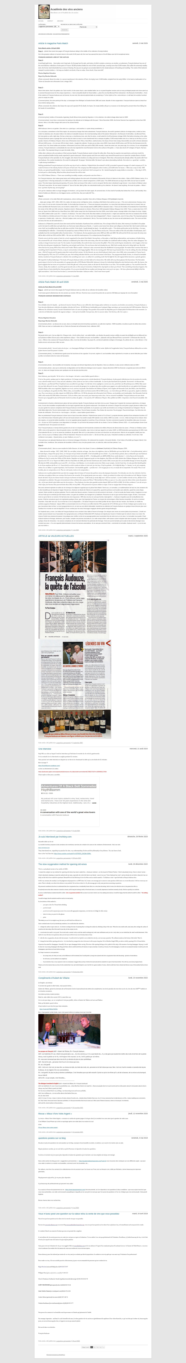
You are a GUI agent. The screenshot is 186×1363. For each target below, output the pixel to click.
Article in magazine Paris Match (53, 43)
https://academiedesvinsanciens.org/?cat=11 (92, 1161)
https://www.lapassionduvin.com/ (75, 1189)
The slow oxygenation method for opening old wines (62, 864)
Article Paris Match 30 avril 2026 (53, 282)
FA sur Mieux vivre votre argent (47, 1127)
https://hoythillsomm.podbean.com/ (49, 765)
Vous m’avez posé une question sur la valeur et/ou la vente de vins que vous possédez (78, 1214)
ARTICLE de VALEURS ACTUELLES (56, 536)
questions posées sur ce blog (52, 1138)
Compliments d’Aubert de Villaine (53, 978)
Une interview (44, 749)
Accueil (40, 21)
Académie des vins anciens (66, 9)
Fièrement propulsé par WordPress (55, 1355)
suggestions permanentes (63, 276)
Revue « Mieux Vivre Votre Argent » (55, 1113)
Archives (60, 21)
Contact (50, 21)
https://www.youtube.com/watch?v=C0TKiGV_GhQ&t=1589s (72, 853)
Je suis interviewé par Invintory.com (54, 836)
